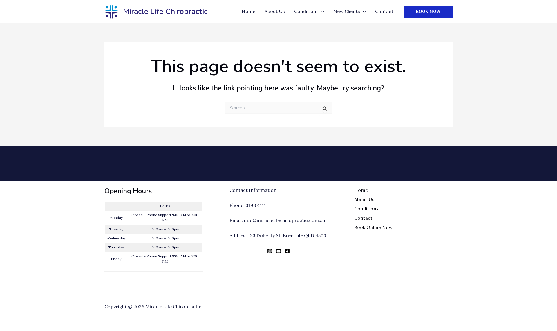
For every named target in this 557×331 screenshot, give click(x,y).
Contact (363, 218)
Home (361, 190)
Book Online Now (373, 227)
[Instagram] (269, 251)
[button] (321, 11)
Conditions (366, 209)
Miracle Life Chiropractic (165, 11)
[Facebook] (287, 251)
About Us (364, 199)
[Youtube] (278, 251)
